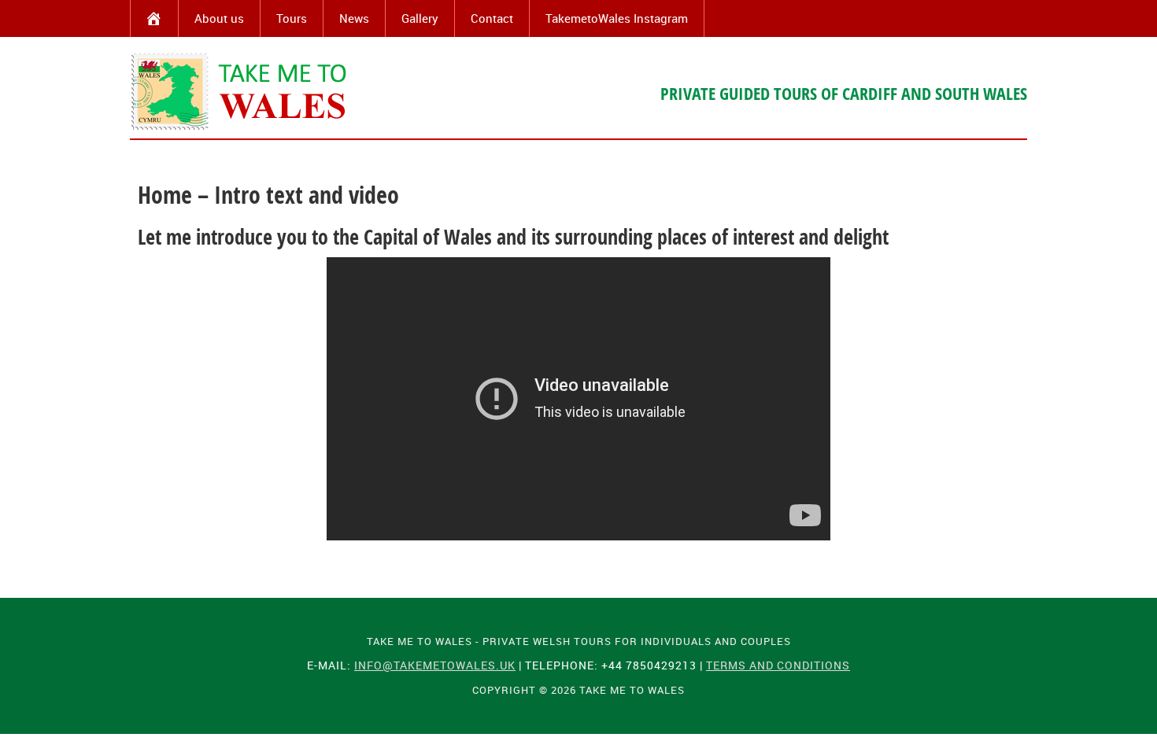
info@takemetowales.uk (435, 665)
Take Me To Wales (240, 91)
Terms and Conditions (778, 665)
